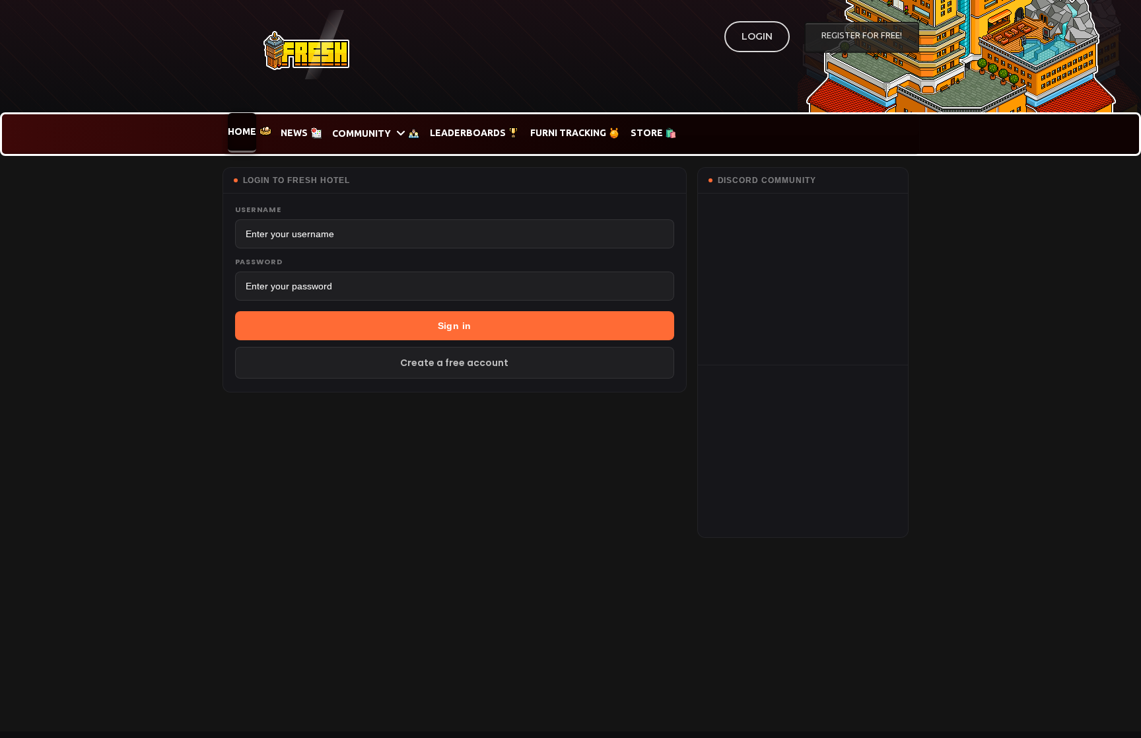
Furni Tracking (568, 133)
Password (259, 261)
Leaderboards (468, 133)
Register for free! (861, 35)
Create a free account (454, 362)
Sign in (454, 325)
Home (242, 131)
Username (258, 209)
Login (757, 36)
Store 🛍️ (653, 133)
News (294, 133)
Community (361, 133)
